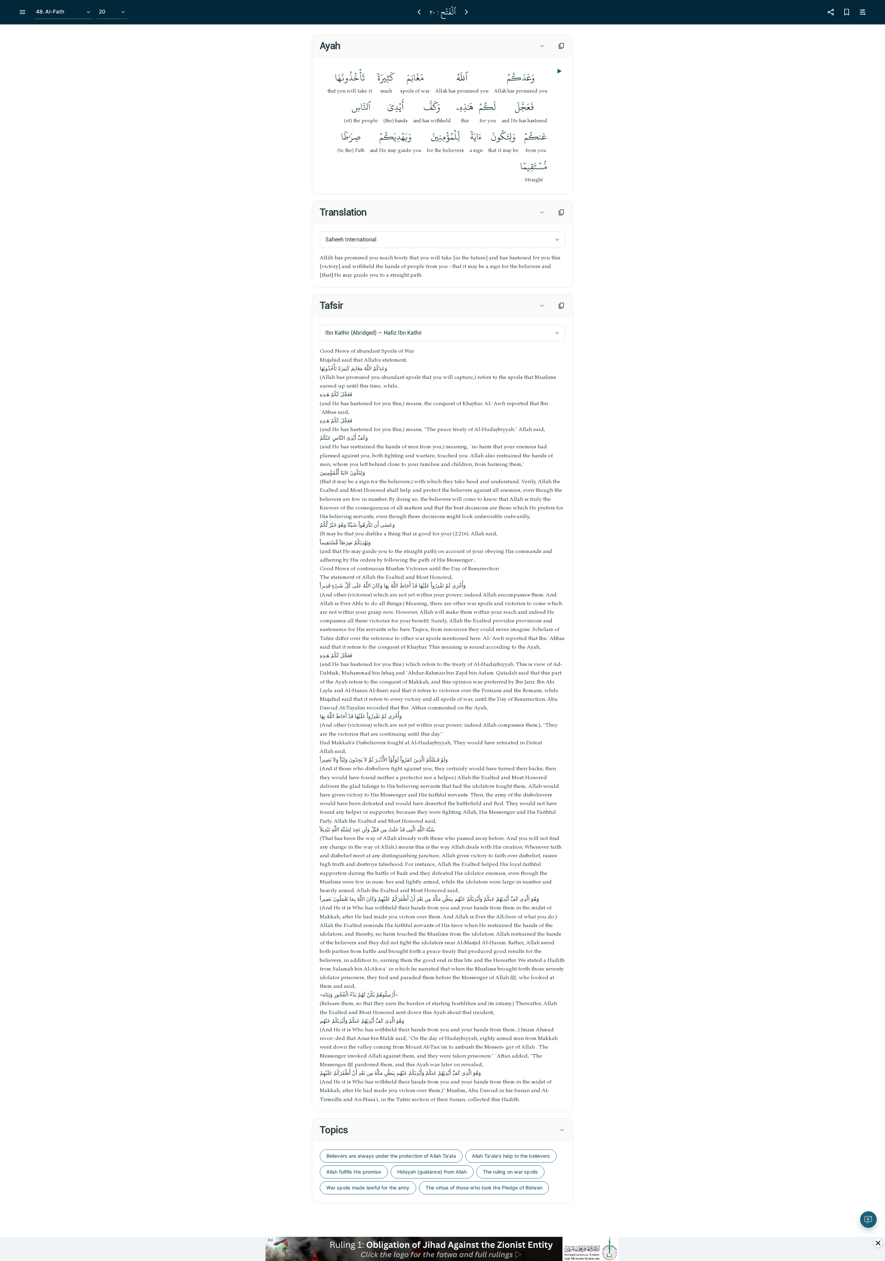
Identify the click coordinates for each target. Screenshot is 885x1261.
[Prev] (419, 12)
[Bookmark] (846, 12)
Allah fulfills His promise (353, 1172)
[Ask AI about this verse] (868, 1219)
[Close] (878, 1243)
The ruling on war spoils (510, 1172)
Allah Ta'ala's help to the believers (511, 1156)
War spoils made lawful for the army (368, 1188)
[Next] (466, 12)
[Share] (830, 12)
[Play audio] (558, 71)
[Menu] (22, 12)
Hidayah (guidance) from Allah (432, 1172)
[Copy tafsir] (561, 305)
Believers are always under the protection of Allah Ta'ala (391, 1156)
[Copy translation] (561, 212)
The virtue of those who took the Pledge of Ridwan (484, 1188)
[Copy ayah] (561, 46)
